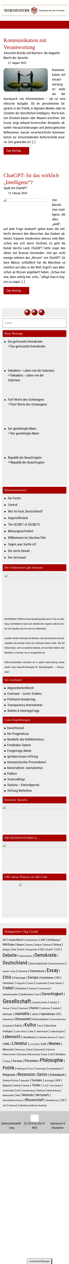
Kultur (30, 1025)
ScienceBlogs (16, 779)
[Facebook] (27, 312)
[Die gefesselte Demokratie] (37, 355)
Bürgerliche (32, 949)
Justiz (35, 1014)
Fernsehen (8, 983)
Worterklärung (52, 1100)
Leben (30, 1031)
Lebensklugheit (57, 1031)
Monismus (20, 1049)
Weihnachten (8, 1095)
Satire (42, 1074)
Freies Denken (55, 983)
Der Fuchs (14, 498)
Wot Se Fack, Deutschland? (25, 511)
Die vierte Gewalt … (20, 551)
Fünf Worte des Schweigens (26, 399)
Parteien (17, 1061)
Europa (33, 977)
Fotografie (20, 983)
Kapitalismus (48, 1014)
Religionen (9, 1075)
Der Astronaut (17, 557)
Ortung (7, 1061)
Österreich (13, 1105)
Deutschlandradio (57, 963)
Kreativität (8, 1026)
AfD (5, 939)
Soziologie (49, 1080)
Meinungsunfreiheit (20, 531)
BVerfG (21, 949)
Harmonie (23, 1008)
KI (58, 1014)
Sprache (7, 1085)
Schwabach (57, 1075)
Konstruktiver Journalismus (25, 768)
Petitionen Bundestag (21, 699)
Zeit (4, 1105)
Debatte (10, 955)
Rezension (26, 1074)
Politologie (21, 1068)
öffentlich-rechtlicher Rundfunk (33, 1105)
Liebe (60, 1037)
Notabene (61, 1054)
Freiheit (8, 988)
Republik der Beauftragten (25, 457)
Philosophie (51, 1060)
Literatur (19, 1043)
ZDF (63, 1100)
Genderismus (26, 994)
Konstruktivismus (58, 1019)
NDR (51, 1054)
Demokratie (45, 955)
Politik (8, 1068)
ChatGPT (50, 949)
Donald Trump (9, 971)
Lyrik (43, 1044)
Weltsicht (28, 1095)
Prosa (30, 1068)
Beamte (29, 945)
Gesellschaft (17, 1001)
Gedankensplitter (10, 994)
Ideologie (7, 1014)
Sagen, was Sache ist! (22, 544)
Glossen (6, 1008)
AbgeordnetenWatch (20, 688)
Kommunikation (41, 1019)
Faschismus (46, 977)
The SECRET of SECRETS (24, 524)
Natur (45, 1054)
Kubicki (18, 1025)
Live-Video (34, 1044)
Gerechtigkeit (52, 993)
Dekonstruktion (25, 956)
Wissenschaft (34, 1100)
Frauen (30, 983)
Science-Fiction (10, 1080)
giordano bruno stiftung (22, 756)
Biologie (6, 949)
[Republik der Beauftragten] (37, 471)
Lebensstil (11, 1036)
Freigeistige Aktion (19, 751)
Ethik (7, 977)
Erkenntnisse (37, 971)
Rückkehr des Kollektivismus (25, 739)
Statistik (17, 1085)
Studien (26, 1085)
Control (12, 505)
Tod (45, 1085)
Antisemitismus (32, 940)
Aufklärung (53, 939)
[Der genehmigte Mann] (37, 442)
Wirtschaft (42, 1095)
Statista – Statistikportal (23, 785)
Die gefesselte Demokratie (25, 341)
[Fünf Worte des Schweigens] (37, 413)
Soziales (36, 1080)
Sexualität (25, 1080)
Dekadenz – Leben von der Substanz (31, 370)
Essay (52, 970)
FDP (58, 977)
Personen (31, 1061)
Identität (56, 1008)
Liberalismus (29, 1037)
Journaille (21, 1013)
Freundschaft (44, 988)
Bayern (20, 944)
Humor (34, 1008)
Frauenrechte (41, 983)
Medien (54, 1043)
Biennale (48, 945)
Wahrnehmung (53, 1090)
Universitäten (8, 1090)
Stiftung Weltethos (19, 790)
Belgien (38, 945)
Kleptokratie (8, 1019)
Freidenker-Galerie (19, 745)
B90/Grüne (9, 944)
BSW (14, 949)
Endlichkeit (22, 971)
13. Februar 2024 (17, 193)
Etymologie (20, 977)
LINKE (6, 1044)
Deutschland (15, 963)
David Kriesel (15, 728)
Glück (14, 1008)
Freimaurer (21, 988)
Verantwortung (28, 1090)
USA (18, 1090)
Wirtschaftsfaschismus (13, 1100)
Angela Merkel (16, 939)
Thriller (36, 1085)
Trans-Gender (55, 1085)
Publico (12, 773)
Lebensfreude (42, 1031)
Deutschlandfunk (38, 963)
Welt (18, 1095)
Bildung (57, 944)
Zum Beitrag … (14, 150)
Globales (53, 1002)
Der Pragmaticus (18, 734)
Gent (37, 994)
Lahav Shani (20, 1031)
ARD (43, 939)
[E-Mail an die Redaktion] (42, 312)
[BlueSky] (34, 312)
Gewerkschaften (40, 1002)
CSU (58, 949)
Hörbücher (45, 1008)
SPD (58, 1080)
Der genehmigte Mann (22, 428)
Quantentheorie (55, 1068)
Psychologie (40, 1068)
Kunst (41, 1026)
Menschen (8, 1049)
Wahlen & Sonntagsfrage (23, 711)
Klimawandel (23, 1019)
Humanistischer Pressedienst (26, 762)
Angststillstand (18, 518)
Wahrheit (41, 1090)
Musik (30, 1049)
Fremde (32, 988)
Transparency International (24, 705)
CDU (41, 949)
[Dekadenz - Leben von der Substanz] (37, 384)
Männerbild (40, 1049)
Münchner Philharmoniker (29, 1054)
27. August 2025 (17, 63)
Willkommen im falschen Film (27, 538)
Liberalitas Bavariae (47, 1037)
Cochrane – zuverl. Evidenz (24, 693)
